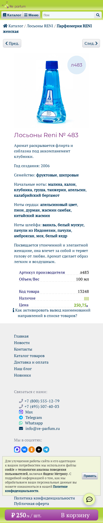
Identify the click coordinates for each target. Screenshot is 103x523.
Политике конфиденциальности (36, 488)
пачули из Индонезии (35, 230)
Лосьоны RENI (40, 26)
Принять (90, 476)
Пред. (13, 43)
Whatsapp (33, 423)
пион (19, 210)
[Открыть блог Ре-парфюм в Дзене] (39, 449)
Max (28, 412)
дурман (33, 210)
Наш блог (23, 368)
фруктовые (46, 175)
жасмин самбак (56, 210)
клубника (23, 189)
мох (40, 235)
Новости (22, 342)
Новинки (22, 375)
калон (70, 184)
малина (55, 184)
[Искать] (98, 15)
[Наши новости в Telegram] (46, 449)
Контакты (23, 349)
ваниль (49, 224)
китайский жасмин (32, 215)
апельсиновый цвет (58, 204)
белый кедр (56, 235)
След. (89, 43)
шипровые (69, 175)
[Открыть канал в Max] (17, 449)
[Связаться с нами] (89, 499)
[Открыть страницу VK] (24, 449)
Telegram (33, 417)
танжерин (56, 189)
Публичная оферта (31, 503)
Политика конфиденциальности (44, 498)
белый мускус (71, 224)
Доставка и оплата (31, 362)
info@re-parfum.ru (42, 428)
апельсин (77, 189)
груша (39, 189)
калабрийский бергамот (37, 195)
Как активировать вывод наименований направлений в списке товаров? (52, 312)
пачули (64, 230)
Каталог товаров (29, 355)
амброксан (24, 235)
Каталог (15, 26)
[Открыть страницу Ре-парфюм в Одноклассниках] (31, 449)
